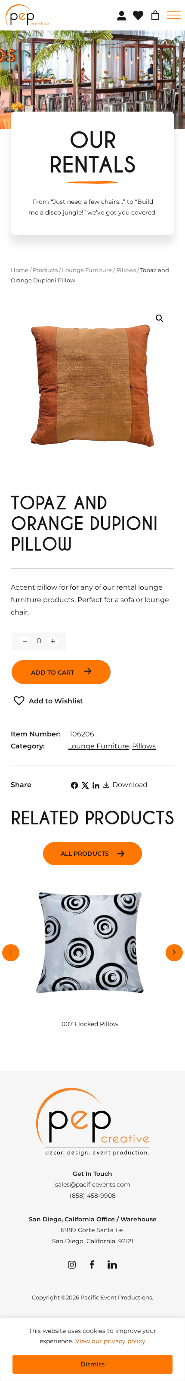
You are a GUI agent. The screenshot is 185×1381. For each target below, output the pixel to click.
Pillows (126, 270)
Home (19, 270)
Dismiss (92, 1364)
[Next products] (174, 952)
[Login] (121, 15)
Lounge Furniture (87, 270)
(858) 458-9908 (93, 1195)
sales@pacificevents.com (92, 1184)
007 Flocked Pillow (90, 1024)
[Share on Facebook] (74, 785)
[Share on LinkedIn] (96, 785)
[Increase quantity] (52, 641)
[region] (92, 1349)
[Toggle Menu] (174, 15)
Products (45, 270)
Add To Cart (53, 672)
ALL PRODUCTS (85, 853)
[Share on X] (85, 785)
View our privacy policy (110, 1341)
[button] (159, 318)
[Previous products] (10, 952)
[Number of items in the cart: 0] (155, 15)
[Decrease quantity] (24, 641)
